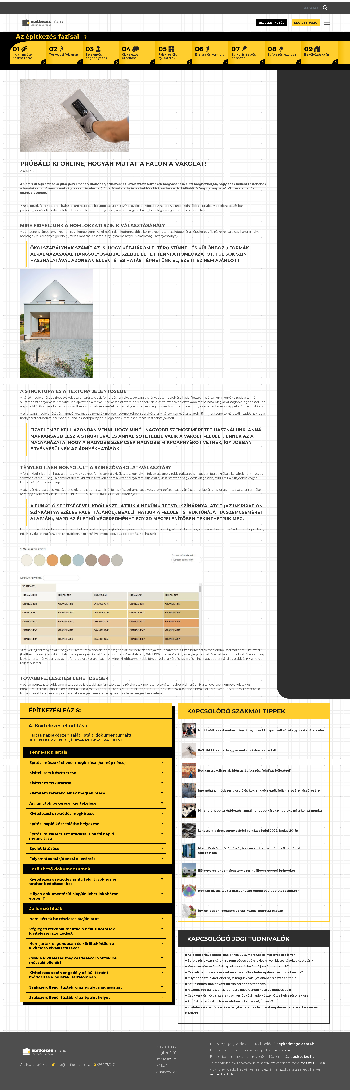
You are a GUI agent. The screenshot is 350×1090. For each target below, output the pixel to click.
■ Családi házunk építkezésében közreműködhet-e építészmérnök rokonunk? (244, 972)
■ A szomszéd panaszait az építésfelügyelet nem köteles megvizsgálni (238, 989)
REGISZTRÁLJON (103, 740)
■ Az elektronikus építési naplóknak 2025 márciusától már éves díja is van (240, 955)
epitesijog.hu (304, 1057)
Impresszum (166, 1059)
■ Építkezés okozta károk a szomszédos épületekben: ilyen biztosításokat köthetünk (249, 960)
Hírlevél (162, 1066)
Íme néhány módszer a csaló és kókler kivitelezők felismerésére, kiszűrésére (259, 790)
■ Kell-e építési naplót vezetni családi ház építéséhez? (226, 984)
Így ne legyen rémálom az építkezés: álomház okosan (240, 910)
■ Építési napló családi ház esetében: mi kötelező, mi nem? (229, 1001)
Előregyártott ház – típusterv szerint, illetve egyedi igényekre (246, 870)
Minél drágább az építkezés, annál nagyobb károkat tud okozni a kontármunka (260, 810)
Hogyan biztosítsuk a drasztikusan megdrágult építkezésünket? (248, 890)
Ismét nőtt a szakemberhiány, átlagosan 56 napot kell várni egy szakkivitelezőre (261, 730)
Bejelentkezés (271, 23)
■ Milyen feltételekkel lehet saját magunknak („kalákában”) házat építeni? (240, 978)
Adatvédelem (167, 1072)
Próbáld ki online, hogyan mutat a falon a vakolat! (237, 750)
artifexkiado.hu (223, 1074)
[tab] (96, 763)
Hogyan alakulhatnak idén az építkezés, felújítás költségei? (245, 770)
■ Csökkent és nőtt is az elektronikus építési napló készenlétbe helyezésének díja (246, 995)
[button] (79, 762)
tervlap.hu (282, 1050)
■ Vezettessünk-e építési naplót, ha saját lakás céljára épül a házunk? (237, 966)
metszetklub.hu (314, 1063)
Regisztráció (306, 23)
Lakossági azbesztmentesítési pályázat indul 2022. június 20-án (248, 830)
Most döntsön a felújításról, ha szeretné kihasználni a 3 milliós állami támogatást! (252, 851)
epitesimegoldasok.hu (298, 1044)
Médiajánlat (166, 1046)
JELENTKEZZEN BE (49, 740)
